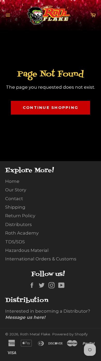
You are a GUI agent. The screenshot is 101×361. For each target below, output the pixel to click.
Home (12, 181)
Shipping (15, 207)
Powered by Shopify (70, 334)
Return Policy (20, 215)
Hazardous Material (27, 250)
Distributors (18, 224)
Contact (14, 198)
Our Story (15, 189)
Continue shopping (50, 107)
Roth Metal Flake (35, 334)
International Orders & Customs (40, 258)
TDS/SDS (15, 241)
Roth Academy (22, 233)
